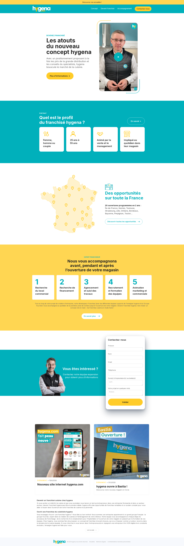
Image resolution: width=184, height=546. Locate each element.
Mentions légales (101, 541)
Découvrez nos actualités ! (92, 2)
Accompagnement (124, 8)
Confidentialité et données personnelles (119, 541)
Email (110, 362)
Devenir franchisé (107, 8)
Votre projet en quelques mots (119, 388)
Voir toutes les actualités (140, 421)
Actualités (92, 541)
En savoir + (136, 121)
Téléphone (112, 370)
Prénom (111, 346)
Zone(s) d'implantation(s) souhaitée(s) (122, 378)
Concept (94, 8)
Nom (110, 354)
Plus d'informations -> (60, 76)
